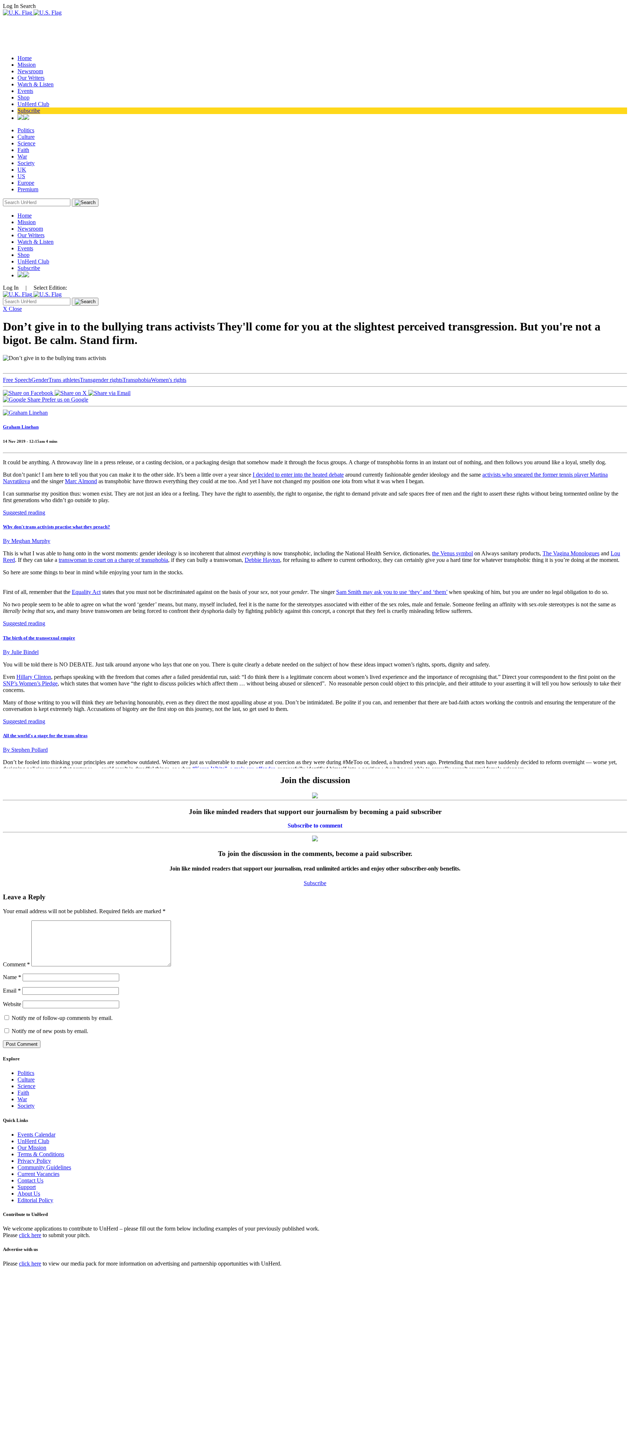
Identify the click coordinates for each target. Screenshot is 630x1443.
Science (26, 143)
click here (30, 1235)
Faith (23, 150)
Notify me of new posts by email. (50, 1031)
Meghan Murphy (26, 541)
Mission (27, 65)
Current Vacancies (38, 1174)
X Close (12, 309)
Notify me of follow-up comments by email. (62, 1018)
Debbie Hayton (262, 560)
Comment (16, 964)
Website (12, 1004)
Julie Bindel (21, 652)
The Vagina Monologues (570, 553)
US (21, 176)
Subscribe (29, 110)
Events (25, 91)
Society (26, 163)
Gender (39, 380)
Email (12, 991)
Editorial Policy (35, 1200)
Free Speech (17, 380)
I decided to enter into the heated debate (298, 475)
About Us (29, 1193)
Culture (26, 137)
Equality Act (86, 592)
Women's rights (168, 380)
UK (22, 170)
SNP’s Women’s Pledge (30, 683)
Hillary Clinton (33, 677)
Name (12, 977)
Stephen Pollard (25, 750)
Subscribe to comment (315, 825)
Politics (26, 130)
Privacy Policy (34, 1161)
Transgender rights (101, 380)
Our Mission (32, 1148)
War (22, 156)
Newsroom (30, 71)
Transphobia (136, 380)
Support (27, 1187)
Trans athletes (64, 380)
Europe (26, 183)
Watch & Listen (36, 84)
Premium (28, 189)
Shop (24, 97)
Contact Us (30, 1180)
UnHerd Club (33, 104)
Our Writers (31, 78)
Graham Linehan (21, 427)
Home (25, 58)
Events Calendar (36, 1134)
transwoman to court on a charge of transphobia (113, 560)
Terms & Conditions (41, 1154)
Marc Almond (81, 481)
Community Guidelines (44, 1167)
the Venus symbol (452, 553)
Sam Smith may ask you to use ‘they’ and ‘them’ (391, 592)
